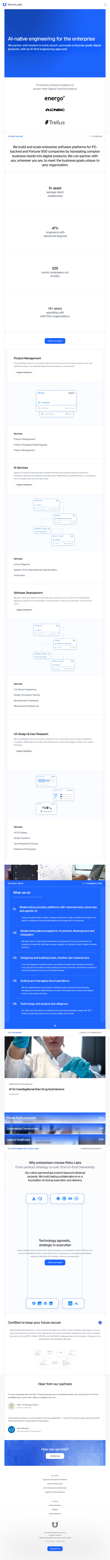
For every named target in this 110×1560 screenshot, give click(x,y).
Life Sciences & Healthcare (55, 1488)
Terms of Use (49, 1541)
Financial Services (55, 1484)
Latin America (55, 1514)
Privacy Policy (60, 1541)
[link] (24, 372)
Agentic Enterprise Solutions (55, 1479)
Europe (55, 1509)
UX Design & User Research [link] (31, 734)
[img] (12, 4)
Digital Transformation (55, 1492)
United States (55, 1505)
